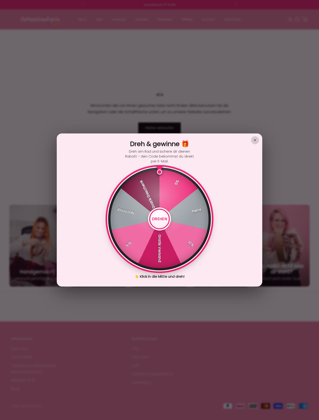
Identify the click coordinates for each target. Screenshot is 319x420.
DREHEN (159, 219)
